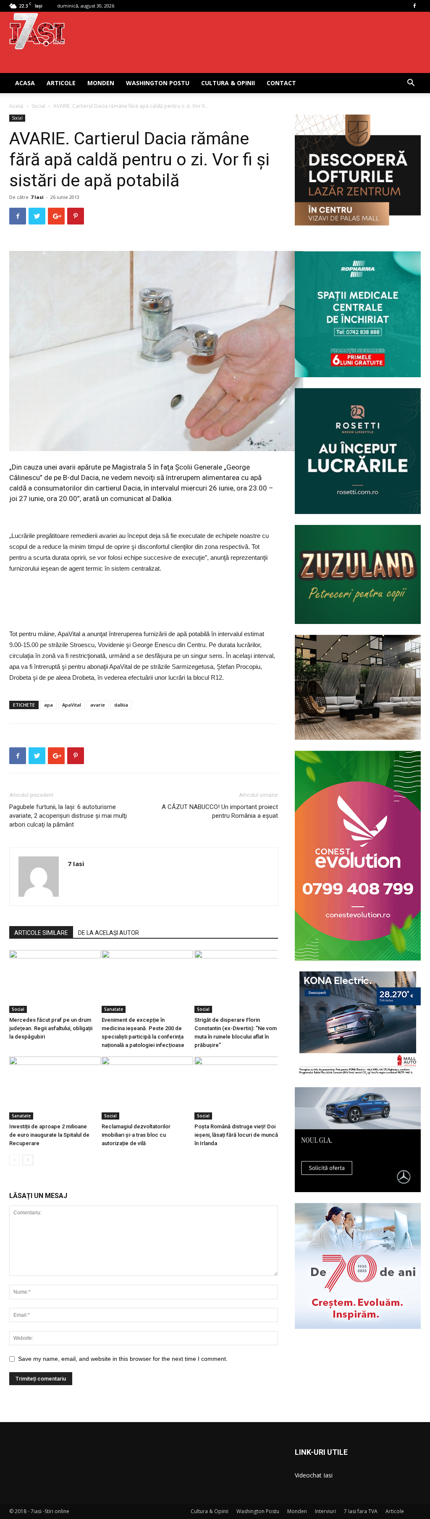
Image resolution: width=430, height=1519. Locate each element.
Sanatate (113, 1009)
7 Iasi (37, 197)
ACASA (25, 83)
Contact (281, 83)
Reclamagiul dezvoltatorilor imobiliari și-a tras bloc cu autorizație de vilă (136, 1134)
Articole (61, 83)
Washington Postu (157, 83)
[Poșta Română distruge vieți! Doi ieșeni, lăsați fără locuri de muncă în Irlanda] (236, 1088)
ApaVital (71, 705)
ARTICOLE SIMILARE (41, 932)
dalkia (121, 705)
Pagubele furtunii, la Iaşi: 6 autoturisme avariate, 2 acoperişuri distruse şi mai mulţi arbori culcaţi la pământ (68, 815)
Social (38, 106)
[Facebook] (414, 6)
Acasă (16, 106)
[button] (411, 84)
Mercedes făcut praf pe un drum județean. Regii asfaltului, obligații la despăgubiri (50, 1028)
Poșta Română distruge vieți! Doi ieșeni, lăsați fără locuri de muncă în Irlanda (236, 1134)
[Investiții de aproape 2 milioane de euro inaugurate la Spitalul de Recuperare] (51, 1088)
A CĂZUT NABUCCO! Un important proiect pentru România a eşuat (220, 811)
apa (48, 705)
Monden (100, 83)
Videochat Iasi (314, 1475)
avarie (97, 705)
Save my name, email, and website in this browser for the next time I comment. (123, 1358)
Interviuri (325, 1511)
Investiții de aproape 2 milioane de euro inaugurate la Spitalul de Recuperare (49, 1134)
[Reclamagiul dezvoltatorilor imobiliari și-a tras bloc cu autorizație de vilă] (143, 1088)
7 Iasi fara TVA (361, 1511)
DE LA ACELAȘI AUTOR (108, 932)
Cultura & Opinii (228, 83)
